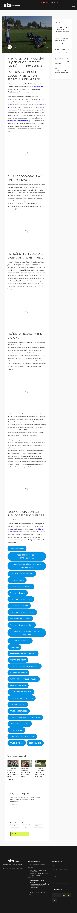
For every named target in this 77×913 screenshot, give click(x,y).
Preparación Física (17, 580)
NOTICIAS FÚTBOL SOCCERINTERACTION (30, 46)
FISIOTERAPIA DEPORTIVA (19, 724)
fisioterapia (14, 647)
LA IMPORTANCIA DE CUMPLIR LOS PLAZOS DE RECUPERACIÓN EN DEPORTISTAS (40, 772)
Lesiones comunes (17, 548)
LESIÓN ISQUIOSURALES (19, 606)
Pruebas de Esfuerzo (17, 593)
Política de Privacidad (17, 868)
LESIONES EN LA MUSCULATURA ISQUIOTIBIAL (26, 632)
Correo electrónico (26, 824)
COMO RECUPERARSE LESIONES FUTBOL (25, 717)
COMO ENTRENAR (16, 730)
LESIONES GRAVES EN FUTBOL (21, 698)
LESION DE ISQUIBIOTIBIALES (21, 587)
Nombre (13, 823)
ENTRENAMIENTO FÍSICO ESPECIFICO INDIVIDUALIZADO (27, 565)
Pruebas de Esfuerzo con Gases (21, 625)
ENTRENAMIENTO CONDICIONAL (22, 574)
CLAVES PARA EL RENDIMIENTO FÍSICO (24, 666)
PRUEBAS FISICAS (16, 743)
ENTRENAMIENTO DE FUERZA (21, 599)
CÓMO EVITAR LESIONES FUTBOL (22, 737)
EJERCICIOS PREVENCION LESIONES (23, 679)
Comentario (14, 801)
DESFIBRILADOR (35, 743)
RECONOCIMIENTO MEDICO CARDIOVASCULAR (27, 556)
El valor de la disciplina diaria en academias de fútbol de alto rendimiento (63, 51)
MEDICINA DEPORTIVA (18, 685)
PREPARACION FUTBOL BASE (21, 692)
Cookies (8, 868)
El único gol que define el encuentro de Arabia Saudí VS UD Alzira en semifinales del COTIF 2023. (13, 774)
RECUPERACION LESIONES (20, 641)
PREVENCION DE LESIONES (20, 618)
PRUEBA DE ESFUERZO (18, 711)
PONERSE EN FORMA (17, 705)
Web (35, 823)
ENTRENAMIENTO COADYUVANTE (22, 612)
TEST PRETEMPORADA (18, 673)
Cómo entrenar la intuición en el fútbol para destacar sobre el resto (63, 70)
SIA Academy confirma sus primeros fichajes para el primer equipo (25, 772)
